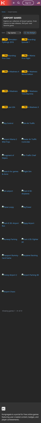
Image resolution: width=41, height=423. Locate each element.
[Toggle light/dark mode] (13, 3)
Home (3, 12)
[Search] (18, 3)
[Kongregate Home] (3, 3)
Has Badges (31, 33)
